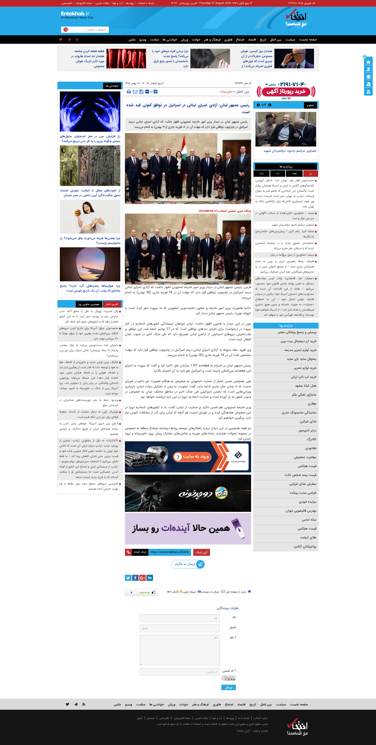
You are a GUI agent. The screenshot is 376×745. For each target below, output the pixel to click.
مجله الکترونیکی (182, 718)
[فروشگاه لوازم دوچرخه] (188, 493)
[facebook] (135, 578)
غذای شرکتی (308, 421)
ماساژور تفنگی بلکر (304, 394)
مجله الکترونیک (84, 3)
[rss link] (84, 704)
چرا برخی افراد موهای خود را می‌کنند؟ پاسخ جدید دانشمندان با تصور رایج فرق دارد (170, 59)
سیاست (290, 39)
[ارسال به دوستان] (135, 91)
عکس (132, 39)
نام (234, 617)
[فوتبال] (368, 76)
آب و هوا (117, 3)
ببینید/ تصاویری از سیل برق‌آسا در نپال (292, 255)
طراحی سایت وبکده (303, 493)
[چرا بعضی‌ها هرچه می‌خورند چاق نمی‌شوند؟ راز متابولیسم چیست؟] (90, 217)
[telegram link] (76, 704)
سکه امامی (309, 519)
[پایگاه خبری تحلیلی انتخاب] (299, 20)
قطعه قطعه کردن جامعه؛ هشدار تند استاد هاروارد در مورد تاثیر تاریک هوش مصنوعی (87, 59)
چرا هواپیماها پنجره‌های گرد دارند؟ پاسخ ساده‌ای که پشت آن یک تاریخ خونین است (90, 288)
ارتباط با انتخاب (146, 3)
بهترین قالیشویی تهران (301, 510)
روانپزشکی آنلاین (305, 546)
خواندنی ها (170, 39)
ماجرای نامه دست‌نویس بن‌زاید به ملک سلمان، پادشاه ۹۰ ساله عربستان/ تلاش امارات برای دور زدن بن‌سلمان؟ (88, 350)
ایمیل (233, 627)
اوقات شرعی (102, 3)
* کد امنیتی (229, 671)
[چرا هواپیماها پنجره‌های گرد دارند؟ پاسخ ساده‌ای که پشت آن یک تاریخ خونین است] (90, 264)
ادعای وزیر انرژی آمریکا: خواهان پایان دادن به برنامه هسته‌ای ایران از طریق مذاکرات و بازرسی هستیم (88, 428)
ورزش (184, 39)
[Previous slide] (269, 104)
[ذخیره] (141, 91)
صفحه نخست (308, 39)
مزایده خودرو (307, 501)
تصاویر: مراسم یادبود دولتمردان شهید (290, 150)
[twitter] (60, 39)
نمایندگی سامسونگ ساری (299, 412)
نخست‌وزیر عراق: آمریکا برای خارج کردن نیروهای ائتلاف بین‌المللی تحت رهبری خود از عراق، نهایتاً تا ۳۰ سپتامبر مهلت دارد (88, 333)
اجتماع (240, 39)
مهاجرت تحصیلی (305, 457)
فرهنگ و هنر (212, 39)
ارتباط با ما (243, 718)
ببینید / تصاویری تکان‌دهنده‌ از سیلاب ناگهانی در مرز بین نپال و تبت (284, 216)
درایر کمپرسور (307, 430)
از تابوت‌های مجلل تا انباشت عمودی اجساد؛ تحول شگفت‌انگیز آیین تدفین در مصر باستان (90, 193)
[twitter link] (67, 704)
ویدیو (142, 39)
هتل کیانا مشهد (305, 385)
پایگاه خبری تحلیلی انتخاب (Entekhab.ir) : (224, 211)
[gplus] (142, 578)
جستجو (151, 718)
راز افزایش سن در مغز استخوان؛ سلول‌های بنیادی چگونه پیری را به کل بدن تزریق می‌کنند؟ (90, 138)
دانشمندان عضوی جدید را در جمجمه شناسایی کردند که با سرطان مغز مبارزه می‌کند (284, 246)
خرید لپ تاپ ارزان (303, 376)
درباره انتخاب (261, 718)
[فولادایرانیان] (188, 456)
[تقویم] (368, 84)
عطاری (312, 403)
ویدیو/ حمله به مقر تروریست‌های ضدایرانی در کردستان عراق (88, 403)
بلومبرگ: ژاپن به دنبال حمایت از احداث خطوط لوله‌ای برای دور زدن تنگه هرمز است (88, 414)
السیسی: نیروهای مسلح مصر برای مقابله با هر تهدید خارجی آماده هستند (88, 486)
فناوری (228, 39)
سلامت (154, 39)
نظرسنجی (67, 3)
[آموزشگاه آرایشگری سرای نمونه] (188, 528)
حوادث (196, 39)
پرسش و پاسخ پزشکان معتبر (297, 332)
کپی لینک (201, 552)
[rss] (77, 39)
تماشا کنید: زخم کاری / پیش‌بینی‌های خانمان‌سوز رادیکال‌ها (284, 234)
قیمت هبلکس (307, 466)
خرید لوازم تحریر (305, 368)
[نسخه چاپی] (129, 91)
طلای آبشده (308, 537)
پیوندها (130, 3)
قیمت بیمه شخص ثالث (300, 475)
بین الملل (276, 39)
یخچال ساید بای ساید (301, 359)
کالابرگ (311, 439)
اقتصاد (252, 39)
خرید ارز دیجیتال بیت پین (298, 341)
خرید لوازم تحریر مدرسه (300, 350)
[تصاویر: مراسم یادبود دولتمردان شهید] (285, 129)
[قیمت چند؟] (368, 69)
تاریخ (263, 39)
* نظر (233, 637)
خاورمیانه (226, 91)
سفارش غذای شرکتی (302, 484)
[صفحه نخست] (368, 61)
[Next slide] (258, 104)
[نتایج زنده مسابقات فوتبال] (368, 91)
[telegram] (69, 39)
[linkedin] (149, 578)
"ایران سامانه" (243, 731)
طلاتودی (310, 448)
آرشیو (140, 718)
